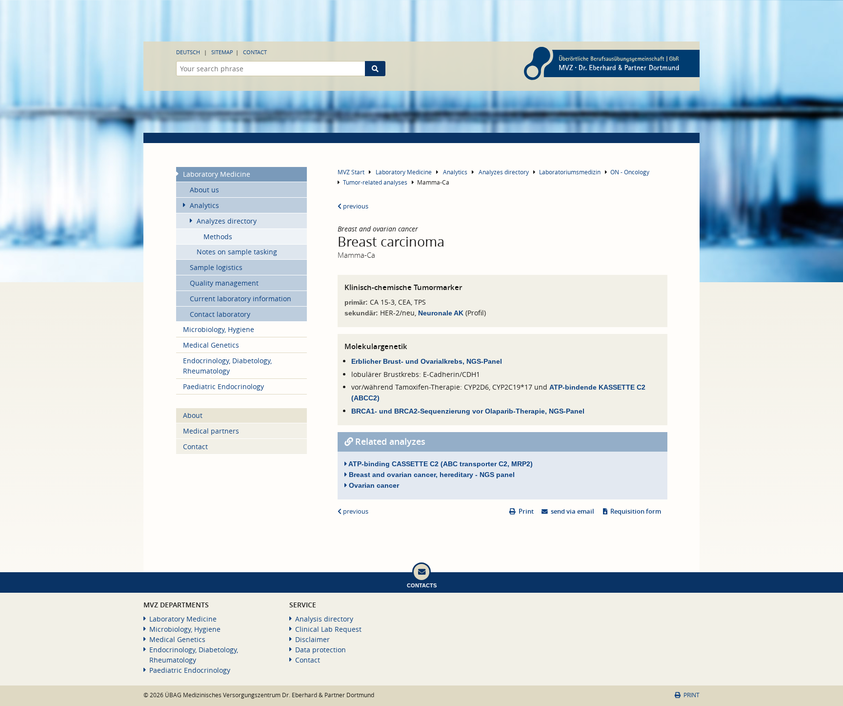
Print (526, 511)
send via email (572, 511)
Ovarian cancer (373, 485)
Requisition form (635, 511)
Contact (255, 52)
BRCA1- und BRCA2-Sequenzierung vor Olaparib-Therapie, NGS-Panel (467, 411)
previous (354, 206)
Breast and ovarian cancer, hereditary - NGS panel (431, 474)
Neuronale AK (441, 313)
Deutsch (188, 52)
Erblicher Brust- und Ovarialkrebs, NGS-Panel (426, 361)
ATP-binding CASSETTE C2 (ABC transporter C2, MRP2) (440, 464)
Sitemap (222, 52)
